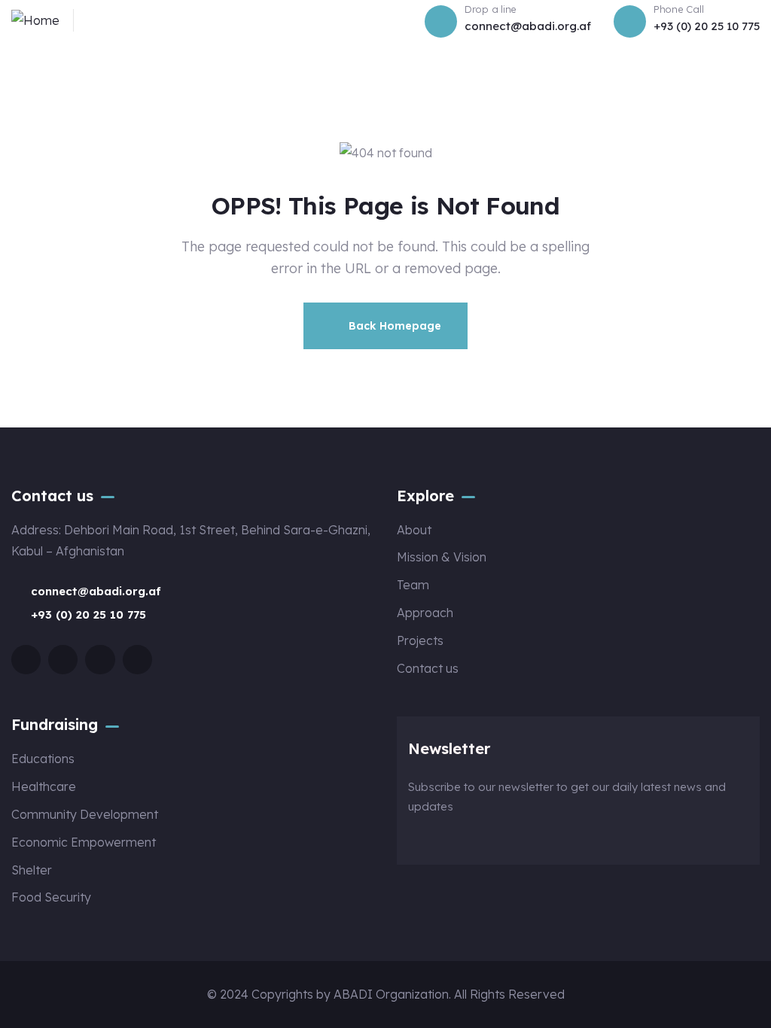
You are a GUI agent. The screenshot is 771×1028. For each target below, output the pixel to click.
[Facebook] (26, 659)
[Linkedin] (137, 659)
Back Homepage (393, 326)
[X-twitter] (63, 659)
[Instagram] (99, 659)
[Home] (35, 21)
